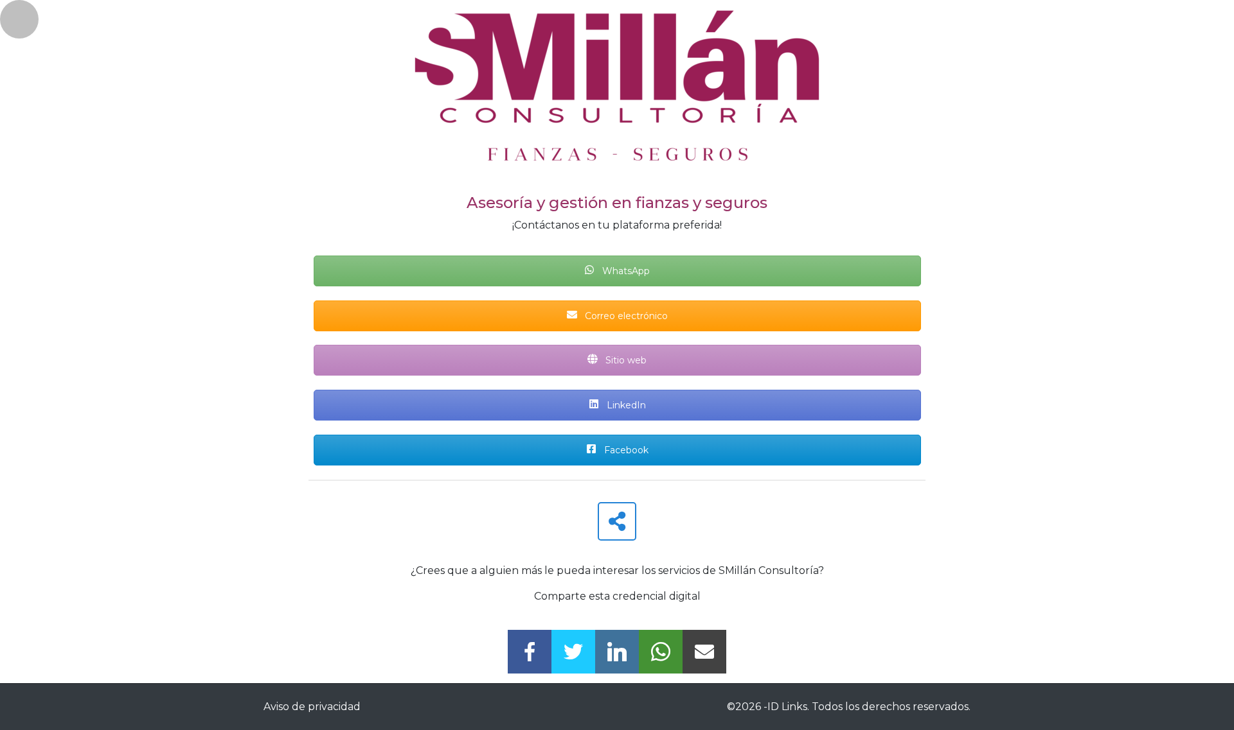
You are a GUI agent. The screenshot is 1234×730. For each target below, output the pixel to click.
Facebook (625, 450)
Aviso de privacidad (312, 706)
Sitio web (625, 360)
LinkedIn (625, 405)
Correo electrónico (625, 316)
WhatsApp (625, 271)
